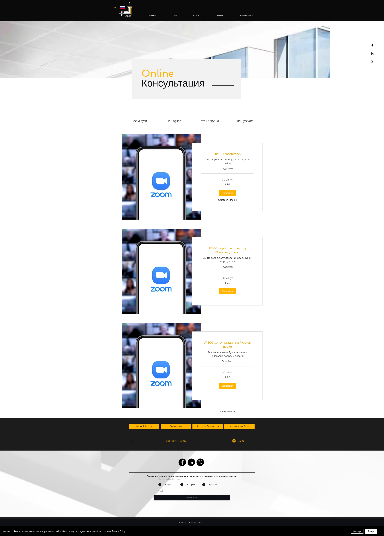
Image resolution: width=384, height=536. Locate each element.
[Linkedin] (372, 53)
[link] (139, 121)
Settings (357, 531)
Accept (371, 531)
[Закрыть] (380, 531)
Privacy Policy (118, 531)
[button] (227, 193)
